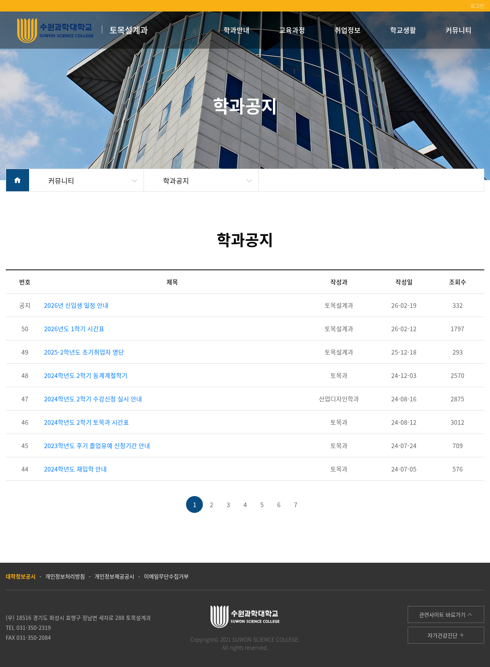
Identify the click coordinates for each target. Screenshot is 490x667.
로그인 (477, 5)
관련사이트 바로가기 (443, 614)
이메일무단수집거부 (166, 576)
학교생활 (403, 30)
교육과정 (292, 30)
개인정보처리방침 (65, 576)
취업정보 (348, 30)
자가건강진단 (443, 635)
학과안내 (237, 30)
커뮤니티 (459, 30)
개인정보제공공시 (114, 576)
